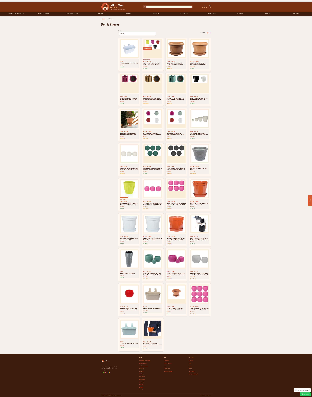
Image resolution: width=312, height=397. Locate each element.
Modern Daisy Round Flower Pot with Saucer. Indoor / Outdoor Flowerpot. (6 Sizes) (151, 63)
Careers (190, 366)
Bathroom (141, 368)
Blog (190, 363)
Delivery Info (167, 368)
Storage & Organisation (144, 360)
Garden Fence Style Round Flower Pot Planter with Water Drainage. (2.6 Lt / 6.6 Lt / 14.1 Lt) (128, 98)
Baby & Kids (142, 379)
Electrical (141, 382)
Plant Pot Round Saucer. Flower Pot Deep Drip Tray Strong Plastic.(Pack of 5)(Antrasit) (176, 169)
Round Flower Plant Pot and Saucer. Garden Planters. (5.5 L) (129, 239)
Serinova (145, 66)
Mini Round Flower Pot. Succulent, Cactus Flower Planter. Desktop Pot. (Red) (129, 309)
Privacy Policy (192, 371)
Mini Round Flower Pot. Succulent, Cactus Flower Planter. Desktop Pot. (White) (199, 274)
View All (141, 390)
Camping (141, 384)
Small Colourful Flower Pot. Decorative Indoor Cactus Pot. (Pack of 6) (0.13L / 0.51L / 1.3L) (152, 133)
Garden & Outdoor (143, 366)
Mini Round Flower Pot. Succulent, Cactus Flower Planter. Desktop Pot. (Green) (152, 274)
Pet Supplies (142, 376)
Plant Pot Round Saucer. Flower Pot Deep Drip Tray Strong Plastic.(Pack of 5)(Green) (152, 169)
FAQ (165, 366)
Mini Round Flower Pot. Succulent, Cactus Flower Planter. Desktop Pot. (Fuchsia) (176, 274)
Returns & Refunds (168, 371)
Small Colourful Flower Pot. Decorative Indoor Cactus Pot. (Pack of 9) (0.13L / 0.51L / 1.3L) (176, 133)
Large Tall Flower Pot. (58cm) (127, 273)
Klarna (190, 368)
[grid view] (207, 33)
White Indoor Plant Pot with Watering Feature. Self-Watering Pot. (199, 133)
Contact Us (166, 360)
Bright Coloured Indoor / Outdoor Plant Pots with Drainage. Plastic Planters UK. (128, 204)
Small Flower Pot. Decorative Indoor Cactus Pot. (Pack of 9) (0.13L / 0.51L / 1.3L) (199, 309)
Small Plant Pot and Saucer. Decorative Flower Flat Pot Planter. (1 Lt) (152, 344)
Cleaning (141, 371)
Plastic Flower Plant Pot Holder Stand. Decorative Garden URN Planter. (128, 133)
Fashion (141, 387)
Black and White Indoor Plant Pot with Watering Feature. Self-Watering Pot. (199, 98)
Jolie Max (122, 65)
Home (103, 19)
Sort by (120, 31)
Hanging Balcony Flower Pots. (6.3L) (152, 308)
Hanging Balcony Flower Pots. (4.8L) (129, 63)
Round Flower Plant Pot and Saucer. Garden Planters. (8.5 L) (152, 239)
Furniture (141, 374)
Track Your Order (168, 363)
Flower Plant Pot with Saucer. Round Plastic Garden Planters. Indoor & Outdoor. (175, 63)
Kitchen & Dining (143, 363)
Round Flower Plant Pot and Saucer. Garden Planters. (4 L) (199, 204)
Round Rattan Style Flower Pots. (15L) (198, 169)
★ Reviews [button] (310, 200)
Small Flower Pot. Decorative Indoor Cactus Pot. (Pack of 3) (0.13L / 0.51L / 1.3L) (129, 169)
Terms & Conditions (193, 374)
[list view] (210, 33)
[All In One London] (117, 7)
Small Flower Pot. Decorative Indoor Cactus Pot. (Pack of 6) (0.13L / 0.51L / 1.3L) (176, 204)
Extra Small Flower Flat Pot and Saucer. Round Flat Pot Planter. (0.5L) (175, 309)
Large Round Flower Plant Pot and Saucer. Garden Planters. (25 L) (176, 239)
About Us (191, 360)
